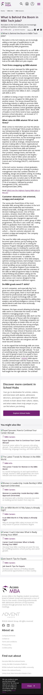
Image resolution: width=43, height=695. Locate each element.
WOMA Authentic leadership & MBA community (18, 667)
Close (29, 686)
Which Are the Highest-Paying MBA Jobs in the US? (21, 191)
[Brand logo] (11, 589)
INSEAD (24, 358)
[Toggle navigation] (39, 4)
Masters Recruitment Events (11, 670)
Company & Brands (8, 636)
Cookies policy (7, 648)
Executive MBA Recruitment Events (13, 661)
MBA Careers (10, 437)
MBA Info (8, 463)
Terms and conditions (9, 642)
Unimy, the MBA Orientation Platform (14, 664)
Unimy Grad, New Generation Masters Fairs (16, 673)
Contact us (5, 639)
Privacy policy (6, 645)
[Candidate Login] (32, 4)
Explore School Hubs (21, 413)
